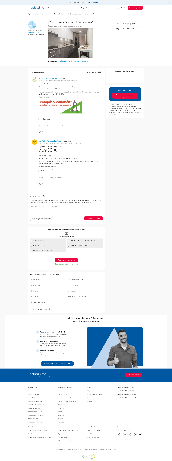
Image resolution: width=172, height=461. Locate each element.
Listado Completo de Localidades (127, 397)
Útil (43, 131)
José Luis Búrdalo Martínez (48, 78)
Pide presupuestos (135, 8)
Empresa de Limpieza (64, 394)
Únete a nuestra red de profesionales (57, 363)
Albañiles (60, 418)
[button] (32, 25)
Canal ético (90, 434)
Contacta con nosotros (123, 430)
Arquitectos (61, 422)
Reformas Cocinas (58, 14)
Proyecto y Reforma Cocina (79, 245)
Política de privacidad (75, 450)
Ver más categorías (40, 309)
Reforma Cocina (38, 240)
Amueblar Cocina (39, 245)
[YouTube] (135, 434)
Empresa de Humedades (65, 397)
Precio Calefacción (33, 418)
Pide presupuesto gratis (66, 260)
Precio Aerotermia (33, 394)
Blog (88, 390)
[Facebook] (124, 434)
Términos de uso (60, 450)
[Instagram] (118, 434)
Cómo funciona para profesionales (68, 430)
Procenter (90, 401)
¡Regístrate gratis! (94, 2)
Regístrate (31, 434)
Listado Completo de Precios (125, 387)
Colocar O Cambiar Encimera (43, 250)
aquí (110, 110)
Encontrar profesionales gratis (125, 95)
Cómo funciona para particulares (37, 430)
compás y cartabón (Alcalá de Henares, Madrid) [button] (54, 80)
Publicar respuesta (93, 218)
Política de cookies (91, 450)
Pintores (60, 411)
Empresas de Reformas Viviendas (67, 401)
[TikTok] (140, 434)
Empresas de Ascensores (65, 390)
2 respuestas (52, 61)
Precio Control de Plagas (35, 422)
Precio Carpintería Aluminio (36, 415)
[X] (129, 434)
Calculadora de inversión (65, 441)
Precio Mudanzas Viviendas (36, 397)
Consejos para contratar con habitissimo (39, 437)
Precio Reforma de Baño (35, 390)
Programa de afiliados (93, 437)
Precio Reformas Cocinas (35, 411)
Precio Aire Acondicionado (36, 404)
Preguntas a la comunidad (41, 14)
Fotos (89, 397)
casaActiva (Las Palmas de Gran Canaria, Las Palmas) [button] (56, 143)
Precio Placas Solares (34, 408)
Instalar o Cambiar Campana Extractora (83, 240)
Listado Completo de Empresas (126, 394)
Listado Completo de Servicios (126, 390)
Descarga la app (62, 437)
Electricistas (61, 415)
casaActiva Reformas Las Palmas (50, 141)
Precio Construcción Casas (35, 401)
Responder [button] (46, 119)
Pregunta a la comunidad (125, 28)
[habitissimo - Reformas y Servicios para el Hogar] (37, 8)
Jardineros (61, 408)
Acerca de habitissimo (93, 430)
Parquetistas (61, 404)
